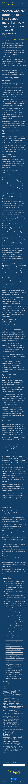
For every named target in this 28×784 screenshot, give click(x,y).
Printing (22, 730)
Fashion (15, 716)
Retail (21, 737)
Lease (12, 724)
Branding (19, 694)
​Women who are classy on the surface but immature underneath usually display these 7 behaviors (13, 540)
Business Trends (11, 701)
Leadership (6, 724)
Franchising (17, 717)
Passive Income (17, 728)
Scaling (15, 738)
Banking (15, 692)
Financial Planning (8, 717)
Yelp (12, 752)
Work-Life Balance (15, 750)
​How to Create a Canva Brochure (15, 620)
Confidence (8, 40)
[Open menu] (20, 3)
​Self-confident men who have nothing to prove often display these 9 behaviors (13, 545)
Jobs (18, 723)
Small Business (23, 40)
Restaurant (15, 737)
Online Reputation (5, 728)
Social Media (8, 743)
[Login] (25, 3)
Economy (12, 710)
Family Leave (9, 716)
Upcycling (18, 749)
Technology (18, 746)
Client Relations (12, 703)
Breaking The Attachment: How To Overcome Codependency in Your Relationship (13, 226)
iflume (10, 4)
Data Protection (16, 707)
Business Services (13, 698)
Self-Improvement (9, 740)
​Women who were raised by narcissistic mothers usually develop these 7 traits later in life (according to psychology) (13, 519)
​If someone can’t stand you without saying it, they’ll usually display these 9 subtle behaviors (15, 632)
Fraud (5, 719)
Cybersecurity (7, 707)
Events (17, 715)
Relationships (17, 40)
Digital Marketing (8, 709)
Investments (12, 723)
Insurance (5, 723)
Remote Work (7, 737)
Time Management (17, 747)
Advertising (15, 691)
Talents (4, 688)
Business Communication (8, 695)
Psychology (8, 734)
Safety (9, 738)
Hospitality (10, 722)
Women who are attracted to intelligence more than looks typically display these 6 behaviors (12, 496)
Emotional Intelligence (10, 711)
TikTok (9, 747)
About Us (6, 691)
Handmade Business (19, 720)
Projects (4, 686)
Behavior (4, 40)
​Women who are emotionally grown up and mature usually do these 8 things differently (13, 533)
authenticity (17, 329)
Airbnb (5, 692)
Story (17, 745)
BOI (14, 694)
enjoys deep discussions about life (11, 252)
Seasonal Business (20, 738)
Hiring (5, 722)
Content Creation (18, 704)
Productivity (8, 732)
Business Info (14, 697)
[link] (22, 3)
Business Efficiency (17, 695)
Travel (13, 749)
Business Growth (7, 697)
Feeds (24, 39)
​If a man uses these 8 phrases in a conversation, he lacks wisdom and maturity (15, 642)
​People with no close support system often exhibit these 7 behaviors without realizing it (13, 551)
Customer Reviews (13, 706)
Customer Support (21, 706)
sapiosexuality (17, 87)
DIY (5, 710)
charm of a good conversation (10, 294)
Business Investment (6, 698)
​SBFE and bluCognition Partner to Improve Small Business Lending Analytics (15, 660)
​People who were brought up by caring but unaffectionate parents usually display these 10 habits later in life (14, 564)
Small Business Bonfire (8, 500)
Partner (11, 728)
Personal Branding (20, 729)
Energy (7, 713)
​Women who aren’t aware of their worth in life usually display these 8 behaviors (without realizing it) (14, 526)
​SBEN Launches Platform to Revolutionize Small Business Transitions (13, 666)
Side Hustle (19, 740)
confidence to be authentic (9, 367)
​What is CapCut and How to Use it (15, 602)
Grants (5, 720)
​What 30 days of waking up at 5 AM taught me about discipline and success (15, 598)
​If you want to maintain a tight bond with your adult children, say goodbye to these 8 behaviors (15, 648)
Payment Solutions (13, 729)
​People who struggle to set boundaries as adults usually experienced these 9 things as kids (13, 571)
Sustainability (8, 746)
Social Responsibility (17, 743)
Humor (16, 722)
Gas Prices (17, 719)
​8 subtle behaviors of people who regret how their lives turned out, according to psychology (15, 654)
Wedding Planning (6, 750)
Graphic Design (11, 720)
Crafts (5, 706)
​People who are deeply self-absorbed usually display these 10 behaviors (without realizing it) (13, 513)
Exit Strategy (5, 716)
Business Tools (16, 699)
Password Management (6, 729)
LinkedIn (18, 724)
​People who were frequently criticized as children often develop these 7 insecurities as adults (13, 558)
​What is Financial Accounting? (14, 678)
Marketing (8, 726)
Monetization (17, 726)
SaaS (4, 738)
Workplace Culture (6, 752)
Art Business (9, 692)
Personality (7, 730)
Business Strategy (7, 699)
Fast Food (22, 716)
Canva (5, 703)
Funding (11, 719)
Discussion (13, 40)
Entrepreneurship (17, 713)
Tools (6, 749)
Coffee (18, 703)
